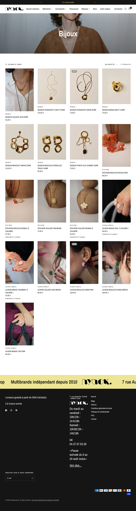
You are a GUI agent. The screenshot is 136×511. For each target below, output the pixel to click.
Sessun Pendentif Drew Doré (83, 110)
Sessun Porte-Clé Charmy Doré (84, 165)
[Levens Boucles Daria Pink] (84, 262)
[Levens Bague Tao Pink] (19, 324)
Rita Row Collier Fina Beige (50, 228)
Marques (85, 9)
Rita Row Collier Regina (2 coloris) (81, 229)
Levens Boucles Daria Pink (82, 289)
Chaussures (73, 9)
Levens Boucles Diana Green (115, 289)
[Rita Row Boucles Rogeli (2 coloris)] (19, 201)
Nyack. (94, 396)
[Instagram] (12, 410)
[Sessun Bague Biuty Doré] (116, 86)
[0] (129, 9)
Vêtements (46, 9)
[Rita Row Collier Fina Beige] (52, 201)
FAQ (92, 415)
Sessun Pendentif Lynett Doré (51, 110)
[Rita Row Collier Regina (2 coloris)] (84, 201)
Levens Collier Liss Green (49, 289)
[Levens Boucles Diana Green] (116, 262)
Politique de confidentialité (100, 411)
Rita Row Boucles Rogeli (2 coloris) (17, 229)
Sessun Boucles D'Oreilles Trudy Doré (50, 167)
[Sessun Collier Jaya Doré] (19, 89)
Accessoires (60, 9)
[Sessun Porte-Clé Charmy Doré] (84, 142)
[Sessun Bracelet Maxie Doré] (19, 142)
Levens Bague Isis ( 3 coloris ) (115, 228)
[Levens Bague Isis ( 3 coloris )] (116, 201)
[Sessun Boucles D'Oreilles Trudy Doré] (52, 142)
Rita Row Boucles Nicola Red (115, 172)
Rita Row (105, 170)
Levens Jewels (107, 225)
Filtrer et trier (15, 64)
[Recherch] (125, 9)
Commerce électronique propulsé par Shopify (45, 500)
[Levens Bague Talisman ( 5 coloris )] (19, 262)
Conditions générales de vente (101, 408)
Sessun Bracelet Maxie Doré (18, 165)
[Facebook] (7, 410)
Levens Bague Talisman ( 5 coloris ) (16, 291)
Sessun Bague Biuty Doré (113, 110)
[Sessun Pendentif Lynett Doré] (52, 86)
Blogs (93, 401)
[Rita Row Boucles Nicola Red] (116, 145)
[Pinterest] (18, 410)
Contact (93, 419)
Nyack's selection (32, 9)
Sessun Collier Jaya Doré (16, 117)
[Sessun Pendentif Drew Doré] (84, 86)
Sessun (8, 114)
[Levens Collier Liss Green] (52, 262)
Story (95, 9)
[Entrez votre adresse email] (32, 478)
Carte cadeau (105, 9)
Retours (93, 404)
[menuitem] (33, 9)
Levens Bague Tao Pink (15, 351)
